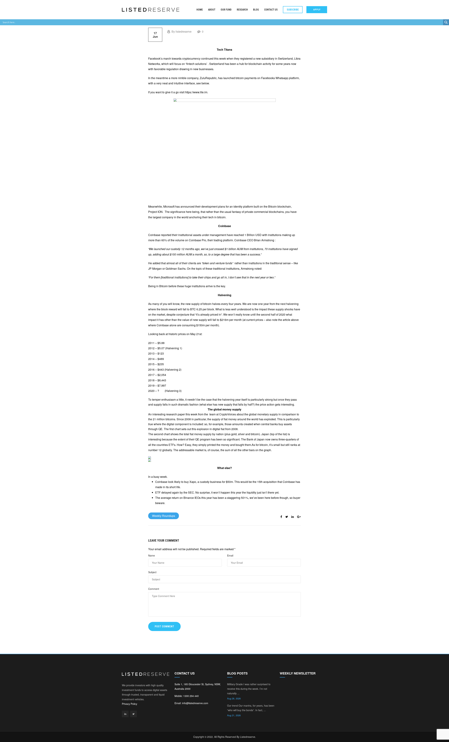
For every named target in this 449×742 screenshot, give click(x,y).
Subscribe (293, 9)
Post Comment (164, 626)
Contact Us (271, 9)
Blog (256, 9)
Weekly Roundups (163, 516)
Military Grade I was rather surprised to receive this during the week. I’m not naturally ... (248, 688)
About (211, 9)
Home (199, 9)
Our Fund (226, 9)
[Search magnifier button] (446, 22)
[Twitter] (133, 714)
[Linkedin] (125, 714)
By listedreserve (181, 31)
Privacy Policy (129, 704)
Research (242, 9)
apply (316, 9)
